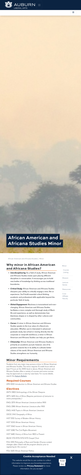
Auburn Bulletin (21, 376)
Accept (62, 461)
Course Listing (66, 271)
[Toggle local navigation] (73, 13)
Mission (65, 278)
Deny (62, 464)
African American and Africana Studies (23, 258)
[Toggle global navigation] (39, 5)
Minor (64, 266)
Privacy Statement (35, 466)
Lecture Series (65, 283)
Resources (66, 289)
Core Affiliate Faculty (65, 296)
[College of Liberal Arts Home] (20, 5)
